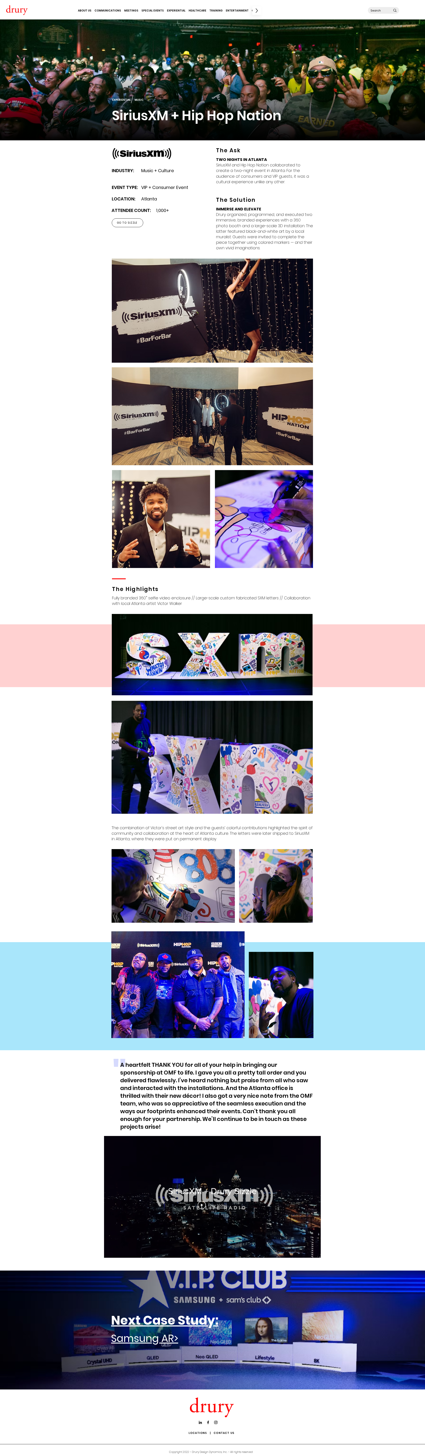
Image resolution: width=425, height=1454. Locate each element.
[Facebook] (208, 1422)
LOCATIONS (198, 1433)
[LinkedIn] (200, 1422)
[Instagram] (216, 1422)
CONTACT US (224, 1433)
